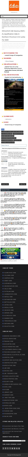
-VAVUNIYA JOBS (9, 310)
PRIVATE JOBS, (11, 47)
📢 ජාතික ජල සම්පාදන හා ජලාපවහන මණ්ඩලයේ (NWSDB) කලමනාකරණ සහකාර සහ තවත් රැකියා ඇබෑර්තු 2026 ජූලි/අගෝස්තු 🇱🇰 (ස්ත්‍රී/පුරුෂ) (13, 240)
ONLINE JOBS (8, 416)
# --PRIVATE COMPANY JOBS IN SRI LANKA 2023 (12, 131)
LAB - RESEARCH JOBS (10, 373)
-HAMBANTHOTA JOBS (10, 294)
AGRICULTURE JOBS (10, 365)
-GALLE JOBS (8, 288)
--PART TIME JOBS (9, 397)
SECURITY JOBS (8, 381)
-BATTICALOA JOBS (9, 302)
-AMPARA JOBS (8, 313)
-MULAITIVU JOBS (9, 326)
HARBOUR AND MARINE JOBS (13, 384)
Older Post (22, 184)
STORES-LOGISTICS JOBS (11, 376)
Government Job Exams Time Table (14, 426)
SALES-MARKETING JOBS (11, 346)
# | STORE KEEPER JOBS (7, 140)
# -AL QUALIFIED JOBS (7, 133)
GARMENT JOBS (8, 395)
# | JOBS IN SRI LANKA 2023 (8, 135)
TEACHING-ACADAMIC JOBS (12, 352)
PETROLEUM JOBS (9, 403)
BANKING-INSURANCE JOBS (12, 336)
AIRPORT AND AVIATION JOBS (13, 360)
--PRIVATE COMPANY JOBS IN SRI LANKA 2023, (13, 43)
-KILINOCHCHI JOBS (10, 315)
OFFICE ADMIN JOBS (10, 338)
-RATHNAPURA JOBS (10, 299)
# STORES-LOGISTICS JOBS (8, 142)
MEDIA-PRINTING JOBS (11, 378)
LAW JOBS (7, 368)
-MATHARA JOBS (9, 323)
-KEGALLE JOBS (8, 307)
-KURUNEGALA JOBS (10, 283)
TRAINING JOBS (8, 341)
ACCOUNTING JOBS (9, 344)
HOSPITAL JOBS (8, 357)
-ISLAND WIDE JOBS (10, 272)
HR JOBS (6, 389)
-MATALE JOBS (8, 296)
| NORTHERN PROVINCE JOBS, (14, 46)
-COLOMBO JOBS (9, 275)
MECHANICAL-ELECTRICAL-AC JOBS (14, 354)
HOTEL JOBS (7, 386)
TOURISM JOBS (8, 411)
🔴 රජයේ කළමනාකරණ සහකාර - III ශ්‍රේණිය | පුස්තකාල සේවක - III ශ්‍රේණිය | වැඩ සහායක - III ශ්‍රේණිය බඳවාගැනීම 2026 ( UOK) (12, 229)
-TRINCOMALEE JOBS (10, 321)
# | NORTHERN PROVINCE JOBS (9, 138)
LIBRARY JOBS (8, 392)
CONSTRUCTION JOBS (10, 362)
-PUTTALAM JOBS (9, 291)
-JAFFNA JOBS (8, 304)
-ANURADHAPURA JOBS (11, 286)
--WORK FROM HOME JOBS (12, 408)
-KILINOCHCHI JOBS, (14, 45)
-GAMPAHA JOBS (9, 278)
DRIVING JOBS (8, 370)
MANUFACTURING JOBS (11, 400)
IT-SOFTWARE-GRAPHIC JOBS (12, 349)
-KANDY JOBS (8, 280)
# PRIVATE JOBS (17, 140)
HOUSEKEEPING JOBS (10, 413)
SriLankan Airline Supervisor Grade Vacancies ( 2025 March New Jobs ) (16, 164)
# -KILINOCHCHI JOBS (18, 133)
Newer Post (5, 184)
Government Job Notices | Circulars (14, 428)
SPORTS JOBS (8, 405)
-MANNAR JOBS (8, 318)
